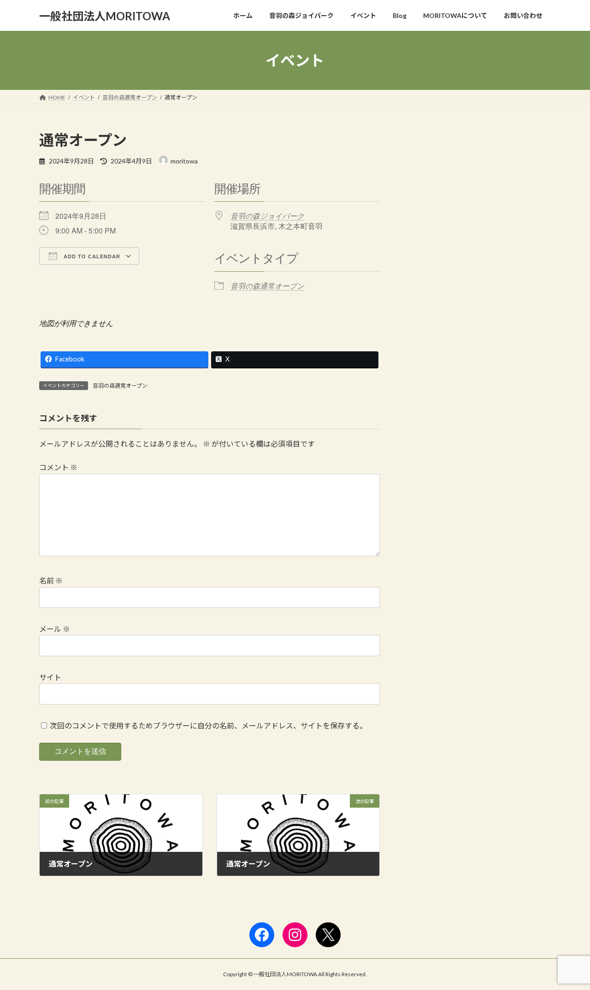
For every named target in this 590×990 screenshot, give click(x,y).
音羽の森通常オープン (267, 285)
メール (54, 628)
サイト (50, 677)
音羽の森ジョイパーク (267, 215)
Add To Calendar (91, 256)
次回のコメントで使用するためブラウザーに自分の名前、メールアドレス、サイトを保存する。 (208, 725)
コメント (58, 467)
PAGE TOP (567, 952)
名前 (51, 580)
